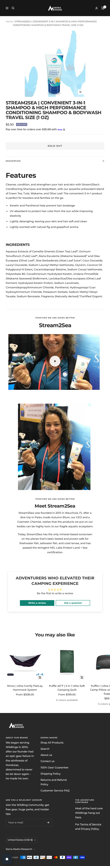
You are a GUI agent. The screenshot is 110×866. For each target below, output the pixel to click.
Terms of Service (90, 824)
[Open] (7, 859)
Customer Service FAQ (55, 790)
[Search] (13, 8)
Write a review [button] (37, 603)
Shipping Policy (51, 773)
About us (46, 755)
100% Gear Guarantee (54, 767)
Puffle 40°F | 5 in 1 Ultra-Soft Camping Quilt (67, 687)
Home (9, 21)
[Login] (96, 8)
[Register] (48, 823)
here (78, 817)
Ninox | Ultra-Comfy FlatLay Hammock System (25, 687)
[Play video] (55, 361)
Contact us (47, 761)
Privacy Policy (90, 828)
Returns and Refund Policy (54, 782)
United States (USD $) (20, 840)
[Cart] (102, 8)
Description (13, 161)
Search (45, 748)
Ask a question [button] (73, 603)
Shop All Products (52, 742)
